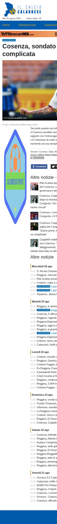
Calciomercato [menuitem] (27, 25)
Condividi (40, 166)
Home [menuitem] (6, 25)
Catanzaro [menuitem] (50, 25)
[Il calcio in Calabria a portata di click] (22, 10)
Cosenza (43, 151)
